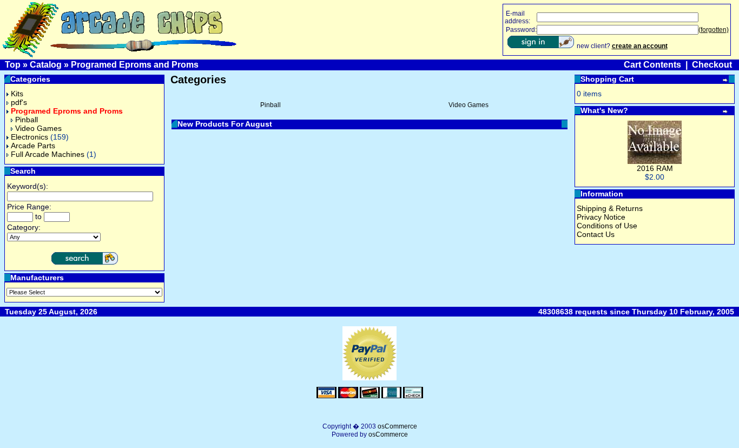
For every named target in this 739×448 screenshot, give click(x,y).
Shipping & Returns (610, 208)
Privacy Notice (601, 217)
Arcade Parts (33, 145)
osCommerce (397, 426)
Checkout (712, 64)
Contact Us (596, 234)
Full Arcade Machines (47, 154)
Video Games (38, 128)
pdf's (19, 102)
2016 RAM (655, 168)
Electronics (29, 137)
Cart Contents (652, 64)
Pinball (26, 119)
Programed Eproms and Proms (135, 64)
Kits (17, 93)
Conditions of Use (607, 225)
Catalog (46, 64)
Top (13, 64)
